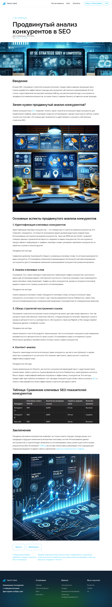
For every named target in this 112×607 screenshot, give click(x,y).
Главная (38, 585)
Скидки (64, 588)
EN (107, 3)
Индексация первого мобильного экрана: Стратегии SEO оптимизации (24, 557)
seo (22, 38)
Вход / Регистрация (94, 3)
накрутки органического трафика (70, 449)
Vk (88, 591)
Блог (68, 3)
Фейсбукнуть (34, 547)
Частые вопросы (57, 3)
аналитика (17, 38)
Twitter (89, 588)
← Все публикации (20, 18)
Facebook (90, 585)
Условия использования (70, 591)
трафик (26, 38)
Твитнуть (18, 547)
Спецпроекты (66, 585)
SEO (33, 111)
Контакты (76, 3)
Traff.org (42, 446)
